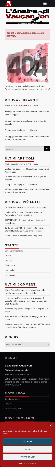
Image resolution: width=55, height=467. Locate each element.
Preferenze (27, 457)
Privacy (33, 463)
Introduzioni (10, 270)
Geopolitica (10, 265)
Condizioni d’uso (12, 399)
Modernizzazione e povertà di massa (21, 105)
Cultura (8, 255)
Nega (28, 449)
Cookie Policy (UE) (13, 408)
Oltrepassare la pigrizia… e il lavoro (21, 130)
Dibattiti (8, 260)
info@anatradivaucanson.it (22, 374)
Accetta (27, 441)
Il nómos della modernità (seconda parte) (23, 235)
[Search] (47, 148)
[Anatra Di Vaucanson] (27, 16)
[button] (50, 425)
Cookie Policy (23, 463)
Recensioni (10, 275)
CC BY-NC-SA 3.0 (13, 385)
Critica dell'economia (14, 251)
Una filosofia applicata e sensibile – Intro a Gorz (26, 207)
